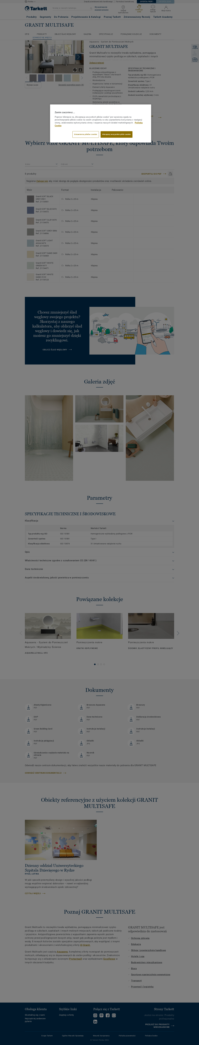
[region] (100, 123)
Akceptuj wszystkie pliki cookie (116, 134)
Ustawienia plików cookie (85, 134)
